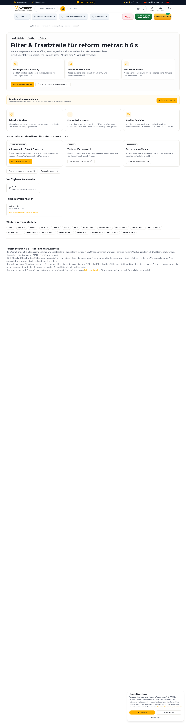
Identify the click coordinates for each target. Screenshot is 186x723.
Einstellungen (155, 717)
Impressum (178, 707)
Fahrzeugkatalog (92, 270)
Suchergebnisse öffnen (79, 161)
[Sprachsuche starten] (143, 8)
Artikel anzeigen (165, 100)
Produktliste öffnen (21, 84)
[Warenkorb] (169, 8)
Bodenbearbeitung (162, 16)
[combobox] (154, 2)
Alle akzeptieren (142, 712)
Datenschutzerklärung (164, 707)
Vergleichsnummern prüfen (20, 171)
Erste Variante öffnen (137, 161)
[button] (27, 17)
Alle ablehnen (169, 712)
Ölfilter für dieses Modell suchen (51, 84)
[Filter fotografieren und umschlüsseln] (138, 8)
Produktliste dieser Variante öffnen (23, 212)
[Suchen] (62, 8)
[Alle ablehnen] (180, 694)
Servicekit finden (48, 171)
